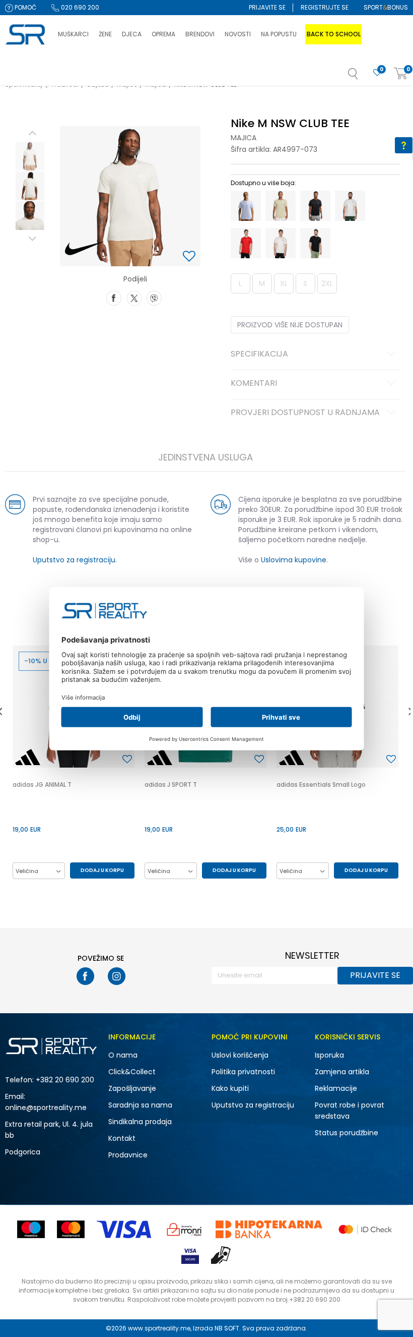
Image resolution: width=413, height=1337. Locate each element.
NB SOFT (227, 1328)
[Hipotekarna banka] (269, 1229)
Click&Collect (132, 1072)
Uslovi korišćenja (240, 1055)
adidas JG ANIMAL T (42, 784)
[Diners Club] (184, 1229)
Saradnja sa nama (140, 1105)
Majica (243, 137)
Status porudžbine (346, 1133)
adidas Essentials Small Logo (321, 784)
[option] (30, 156)
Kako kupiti (230, 1088)
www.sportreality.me (159, 1328)
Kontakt (121, 1138)
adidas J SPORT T (171, 784)
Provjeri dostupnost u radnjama (305, 413)
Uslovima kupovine (293, 560)
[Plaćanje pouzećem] (221, 1255)
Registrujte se (325, 7)
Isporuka (329, 1055)
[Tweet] (134, 297)
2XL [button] (327, 283)
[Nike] (84, 248)
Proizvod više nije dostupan (289, 325)
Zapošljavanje (132, 1088)
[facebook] (85, 976)
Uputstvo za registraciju (74, 560)
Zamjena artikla (342, 1072)
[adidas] (27, 757)
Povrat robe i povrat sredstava (349, 1110)
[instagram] (116, 976)
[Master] (71, 1229)
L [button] (240, 283)
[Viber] (154, 297)
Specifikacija (259, 355)
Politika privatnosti (243, 1072)
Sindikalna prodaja (140, 1122)
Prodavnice (128, 1155)
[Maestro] (31, 1229)
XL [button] (284, 283)
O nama (122, 1055)
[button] (363, 77)
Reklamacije (336, 1088)
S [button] (305, 283)
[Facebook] (113, 297)
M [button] (262, 283)
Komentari (254, 384)
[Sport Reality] (26, 34)
